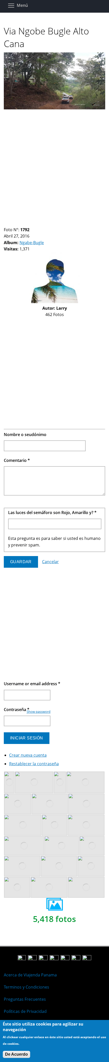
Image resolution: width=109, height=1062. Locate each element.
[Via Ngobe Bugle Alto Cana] (54, 108)
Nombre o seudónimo (25, 434)
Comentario (17, 460)
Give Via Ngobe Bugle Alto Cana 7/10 (32, 223)
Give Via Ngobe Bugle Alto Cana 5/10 (23, 223)
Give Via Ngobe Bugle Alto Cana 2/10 (10, 223)
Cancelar (50, 561)
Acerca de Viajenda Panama (30, 975)
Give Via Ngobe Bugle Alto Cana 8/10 (36, 223)
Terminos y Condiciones (26, 987)
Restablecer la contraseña (34, 763)
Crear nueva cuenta (28, 755)
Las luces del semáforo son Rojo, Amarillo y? (52, 512)
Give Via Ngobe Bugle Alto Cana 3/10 (14, 223)
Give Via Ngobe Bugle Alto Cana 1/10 (6, 223)
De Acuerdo (16, 1054)
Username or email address (32, 683)
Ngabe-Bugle (32, 242)
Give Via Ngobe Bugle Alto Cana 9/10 (40, 223)
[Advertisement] (54, 165)
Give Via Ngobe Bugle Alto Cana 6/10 (27, 223)
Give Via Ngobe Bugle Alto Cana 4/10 (19, 223)
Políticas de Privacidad (25, 1011)
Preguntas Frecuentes (25, 999)
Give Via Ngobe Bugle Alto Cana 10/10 (45, 223)
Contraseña (16, 709)
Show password (38, 711)
